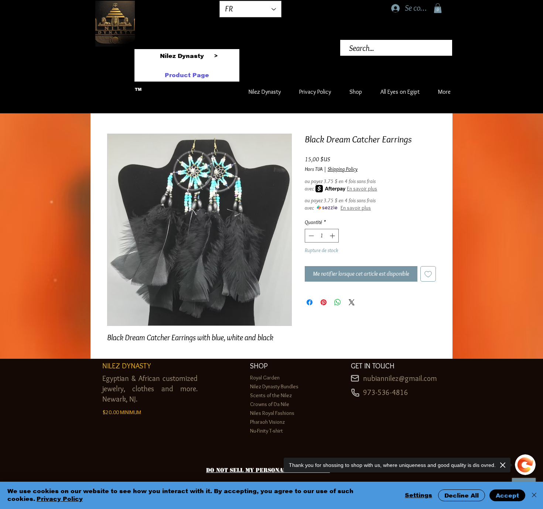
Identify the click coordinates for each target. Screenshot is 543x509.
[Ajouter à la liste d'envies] (428, 274)
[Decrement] (310, 235)
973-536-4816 (385, 392)
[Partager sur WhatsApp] (337, 302)
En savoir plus (362, 188)
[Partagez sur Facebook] (309, 302)
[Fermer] (534, 495)
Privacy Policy (60, 499)
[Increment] (333, 235)
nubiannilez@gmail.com (400, 378)
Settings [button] (418, 495)
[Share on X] (351, 302)
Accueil (115, 106)
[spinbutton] (321, 235)
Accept (507, 495)
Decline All (461, 495)
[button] (438, 8)
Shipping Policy (343, 169)
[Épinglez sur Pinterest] (323, 302)
